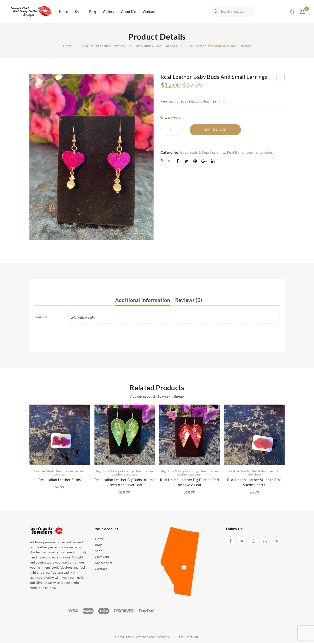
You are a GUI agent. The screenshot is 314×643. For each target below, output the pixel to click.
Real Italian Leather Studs (59, 479)
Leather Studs (44, 471)
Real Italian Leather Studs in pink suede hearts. (254, 482)
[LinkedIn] (212, 161)
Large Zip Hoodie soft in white (273, 78)
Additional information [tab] (142, 300)
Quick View (80, 418)
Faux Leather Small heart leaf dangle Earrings (281, 78)
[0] (302, 11)
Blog (98, 545)
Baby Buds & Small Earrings (156, 46)
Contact (101, 569)
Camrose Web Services (151, 637)
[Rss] (276, 541)
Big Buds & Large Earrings (115, 471)
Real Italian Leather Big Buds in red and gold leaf (189, 482)
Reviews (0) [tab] (188, 300)
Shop (98, 551)
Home (67, 46)
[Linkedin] (265, 541)
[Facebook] (177, 161)
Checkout (102, 557)
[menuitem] (63, 11)
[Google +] (203, 161)
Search (215, 11)
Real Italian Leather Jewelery (103, 46)
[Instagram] (253, 541)
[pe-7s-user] (293, 13)
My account (104, 563)
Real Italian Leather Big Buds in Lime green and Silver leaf (124, 482)
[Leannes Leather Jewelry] (30, 11)
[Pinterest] (195, 161)
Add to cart (215, 129)
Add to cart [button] (60, 452)
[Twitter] (186, 161)
